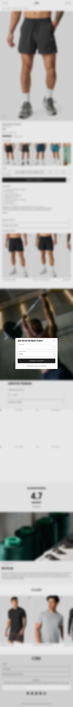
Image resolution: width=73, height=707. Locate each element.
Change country (36, 361)
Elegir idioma (22, 351)
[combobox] (36, 347)
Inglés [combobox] (21, 354)
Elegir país (21, 344)
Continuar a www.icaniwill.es (36, 366)
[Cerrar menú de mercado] (54, 341)
